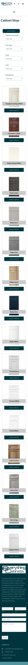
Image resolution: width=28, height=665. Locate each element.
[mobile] (3, 652)
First (3, 611)
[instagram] (19, 4)
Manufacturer (9, 75)
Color (7, 65)
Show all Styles (11, 31)
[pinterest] (23, 4)
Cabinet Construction (12, 35)
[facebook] (14, 4)
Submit (5, 637)
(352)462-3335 (9, 651)
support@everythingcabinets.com (14, 649)
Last (16, 611)
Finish (7, 55)
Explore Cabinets (14, 110)
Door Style (8, 45)
